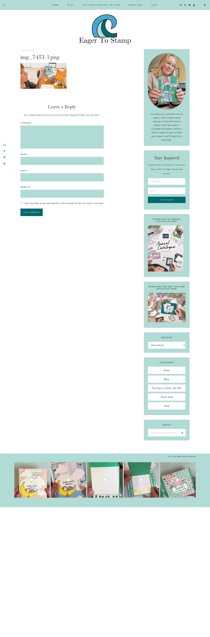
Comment (26, 123)
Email (24, 171)
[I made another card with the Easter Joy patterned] (178, 480)
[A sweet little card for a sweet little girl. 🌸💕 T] (32, 480)
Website (25, 187)
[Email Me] (181, 1)
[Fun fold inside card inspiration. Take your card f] (141, 480)
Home (167, 370)
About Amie (166, 396)
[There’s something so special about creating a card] (68, 480)
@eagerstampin (187, 456)
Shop (166, 405)
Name (24, 154)
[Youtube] (194, 1)
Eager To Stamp (105, 29)
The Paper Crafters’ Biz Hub (167, 388)
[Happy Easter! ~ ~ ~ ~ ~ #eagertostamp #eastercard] (105, 480)
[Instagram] (190, 1)
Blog (166, 379)
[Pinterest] (186, 1)
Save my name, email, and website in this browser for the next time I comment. (64, 203)
